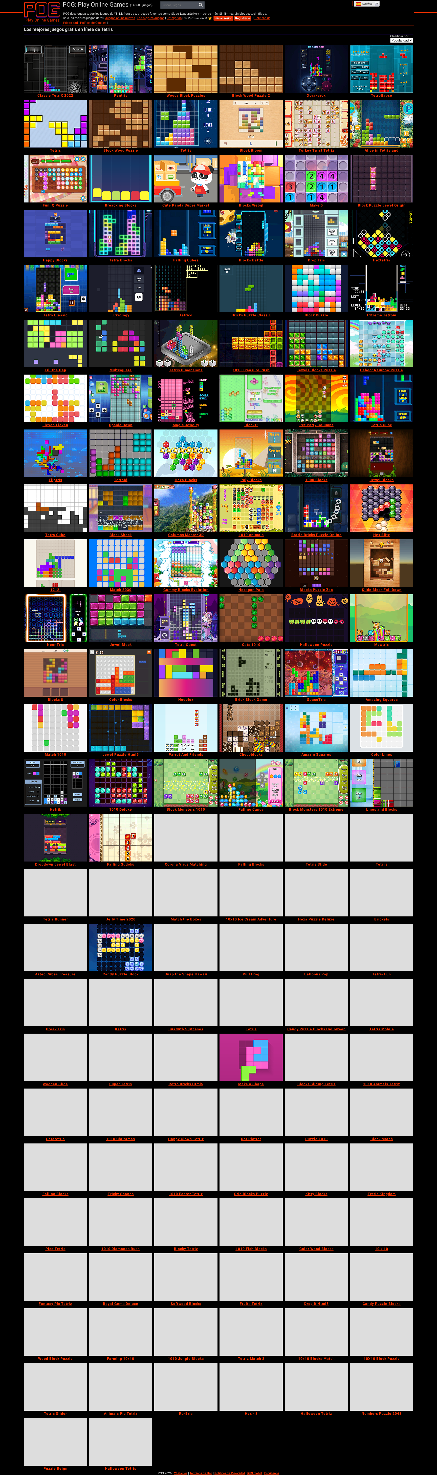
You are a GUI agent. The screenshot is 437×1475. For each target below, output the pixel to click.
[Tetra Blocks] (120, 234)
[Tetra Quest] (186, 618)
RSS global (254, 1473)
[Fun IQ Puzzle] (55, 179)
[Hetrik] (55, 783)
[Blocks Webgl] (251, 179)
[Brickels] (381, 893)
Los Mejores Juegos (150, 18)
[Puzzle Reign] (55, 1442)
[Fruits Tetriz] (251, 1277)
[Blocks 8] (55, 673)
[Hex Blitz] (381, 508)
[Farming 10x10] (120, 1332)
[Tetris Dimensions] (186, 343)
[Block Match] (381, 1112)
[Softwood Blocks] (186, 1277)
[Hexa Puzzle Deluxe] (316, 893)
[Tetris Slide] (316, 838)
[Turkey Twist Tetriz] (316, 124)
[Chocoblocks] (251, 728)
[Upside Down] (120, 398)
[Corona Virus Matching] (186, 838)
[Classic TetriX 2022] (55, 69)
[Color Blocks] (120, 673)
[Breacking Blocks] (120, 179)
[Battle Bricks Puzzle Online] (316, 508)
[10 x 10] (381, 1222)
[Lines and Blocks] (381, 783)
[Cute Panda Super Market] (186, 179)
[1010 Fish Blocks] (251, 1222)
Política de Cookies (93, 23)
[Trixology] (120, 288)
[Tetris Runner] (55, 893)
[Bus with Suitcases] (186, 1002)
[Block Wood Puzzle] (120, 124)
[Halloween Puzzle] (316, 618)
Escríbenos (271, 1473)
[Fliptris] (55, 453)
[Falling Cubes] (186, 234)
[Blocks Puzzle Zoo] (316, 563)
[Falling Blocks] (251, 838)
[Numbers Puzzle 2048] (381, 1387)
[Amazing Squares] (381, 673)
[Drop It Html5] (316, 1277)
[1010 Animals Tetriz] (381, 1057)
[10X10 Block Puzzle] (381, 1332)
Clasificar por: (399, 36)
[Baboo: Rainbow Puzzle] (381, 343)
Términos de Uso (201, 1473)
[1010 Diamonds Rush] (120, 1222)
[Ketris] (120, 1002)
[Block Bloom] (251, 124)
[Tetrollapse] (381, 69)
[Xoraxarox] (316, 69)
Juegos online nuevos (120, 18)
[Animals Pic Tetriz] (120, 1387)
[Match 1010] (55, 728)
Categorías (174, 18)
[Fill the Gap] (55, 343)
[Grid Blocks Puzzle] (251, 1167)
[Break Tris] (55, 1002)
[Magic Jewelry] (186, 398)
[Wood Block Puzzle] (55, 1332)
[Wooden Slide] (55, 1057)
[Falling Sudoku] (120, 838)
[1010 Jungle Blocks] (186, 1332)
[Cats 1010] (251, 618)
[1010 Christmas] (120, 1112)
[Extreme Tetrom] (381, 288)
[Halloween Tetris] (120, 1442)
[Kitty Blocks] (316, 1167)
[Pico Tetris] (55, 1222)
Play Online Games (42, 20)
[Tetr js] (381, 838)
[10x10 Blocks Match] (316, 1332)
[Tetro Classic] (55, 288)
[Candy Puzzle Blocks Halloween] (316, 1002)
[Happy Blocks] (55, 234)
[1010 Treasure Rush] (251, 343)
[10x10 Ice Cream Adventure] (251, 893)
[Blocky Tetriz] (186, 1222)
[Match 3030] (120, 563)
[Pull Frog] (251, 948)
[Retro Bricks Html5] (186, 1057)
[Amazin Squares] (316, 728)
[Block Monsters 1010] (186, 783)
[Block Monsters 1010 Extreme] (316, 783)
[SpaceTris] (316, 673)
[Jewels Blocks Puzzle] (316, 343)
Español (367, 4)
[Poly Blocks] (251, 453)
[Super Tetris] (120, 1057)
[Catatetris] (55, 1112)
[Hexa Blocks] (186, 453)
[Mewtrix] (381, 618)
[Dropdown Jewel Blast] (55, 838)
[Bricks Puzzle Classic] (251, 288)
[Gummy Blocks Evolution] (186, 563)
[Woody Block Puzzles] (186, 69)
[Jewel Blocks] (381, 453)
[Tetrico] (186, 288)
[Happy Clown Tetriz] (186, 1112)
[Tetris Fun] (381, 948)
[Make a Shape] (251, 1057)
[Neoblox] (186, 673)
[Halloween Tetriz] (316, 1387)
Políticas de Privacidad (229, 1473)
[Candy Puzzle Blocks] (381, 1277)
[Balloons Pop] (316, 948)
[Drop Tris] (316, 234)
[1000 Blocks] (316, 453)
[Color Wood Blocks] (316, 1222)
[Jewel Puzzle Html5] (120, 728)
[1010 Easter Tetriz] (186, 1167)
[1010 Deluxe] (120, 783)
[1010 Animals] (251, 508)
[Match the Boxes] (186, 893)
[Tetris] (55, 124)
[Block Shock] (120, 508)
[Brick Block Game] (251, 673)
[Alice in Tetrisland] (381, 124)
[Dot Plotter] (251, 1112)
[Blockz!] (251, 398)
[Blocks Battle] (251, 234)
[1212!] (55, 563)
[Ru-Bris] (186, 1387)
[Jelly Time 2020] (120, 893)
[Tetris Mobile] (381, 1002)
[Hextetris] (381, 234)
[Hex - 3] (251, 1387)
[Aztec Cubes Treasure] (55, 948)
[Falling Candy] (251, 783)
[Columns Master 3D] (186, 508)
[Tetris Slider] (55, 1387)
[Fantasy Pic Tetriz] (55, 1277)
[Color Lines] (381, 728)
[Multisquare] (120, 343)
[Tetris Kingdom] (381, 1167)
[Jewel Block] (120, 618)
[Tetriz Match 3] (251, 1332)
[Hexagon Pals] (251, 563)
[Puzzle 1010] (316, 1112)
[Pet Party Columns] (316, 398)
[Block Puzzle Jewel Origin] (381, 179)
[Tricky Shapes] (120, 1167)
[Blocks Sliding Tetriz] (316, 1057)
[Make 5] (316, 179)
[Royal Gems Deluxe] (120, 1277)
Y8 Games (180, 1473)
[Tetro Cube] (55, 508)
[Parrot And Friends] (186, 728)
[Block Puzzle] (316, 288)
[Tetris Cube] (381, 398)
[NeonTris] (55, 618)
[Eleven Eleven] (55, 398)
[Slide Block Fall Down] (381, 563)
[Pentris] (120, 69)
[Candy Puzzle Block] (120, 948)
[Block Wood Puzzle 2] (251, 69)
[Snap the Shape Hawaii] (186, 948)
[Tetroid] (120, 453)
